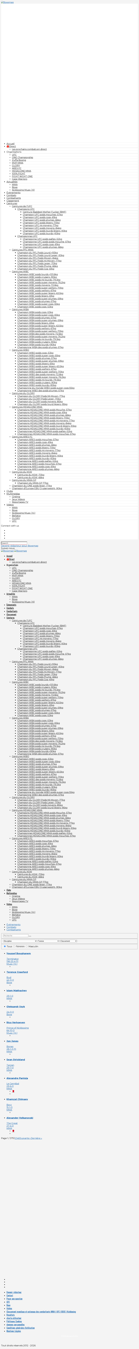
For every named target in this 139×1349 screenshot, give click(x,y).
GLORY (16, 165)
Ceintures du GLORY (23, 393)
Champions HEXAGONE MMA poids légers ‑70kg (43, 418)
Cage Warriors (19, 179)
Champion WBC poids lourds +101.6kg (37, 274)
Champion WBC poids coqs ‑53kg (35, 306)
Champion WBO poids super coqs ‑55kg (38, 355)
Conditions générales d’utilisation (21, 1327)
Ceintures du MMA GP (24, 480)
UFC (14, 154)
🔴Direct (11, 146)
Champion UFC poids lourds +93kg (41, 233)
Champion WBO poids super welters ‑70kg (40, 371)
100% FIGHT (18, 173)
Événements (13, 192)
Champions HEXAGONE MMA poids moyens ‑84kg (44, 423)
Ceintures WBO (20, 350)
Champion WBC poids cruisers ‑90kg (37, 277)
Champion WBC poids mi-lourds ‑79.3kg (38, 280)
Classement (13, 200)
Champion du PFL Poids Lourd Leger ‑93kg (40, 255)
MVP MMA (17, 163)
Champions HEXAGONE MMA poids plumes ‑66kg (44, 415)
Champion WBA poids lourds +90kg (36, 344)
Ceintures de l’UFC (22, 206)
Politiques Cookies (14, 1321)
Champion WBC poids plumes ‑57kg (36, 301)
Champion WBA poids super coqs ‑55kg (38, 315)
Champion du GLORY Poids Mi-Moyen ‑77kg (41, 396)
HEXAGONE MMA (21, 171)
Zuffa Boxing (19, 160)
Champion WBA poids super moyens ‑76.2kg (41, 336)
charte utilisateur (14, 1318)
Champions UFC (26, 209)
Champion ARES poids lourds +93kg (36, 458)
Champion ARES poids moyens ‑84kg (37, 453)
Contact (10, 1295)
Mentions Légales (14, 1331)
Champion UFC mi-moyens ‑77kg (40, 225)
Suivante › (25, 1138)
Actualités (12, 181)
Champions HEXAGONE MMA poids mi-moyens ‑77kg (46, 420)
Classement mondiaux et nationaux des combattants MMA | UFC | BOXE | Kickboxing (41, 1311)
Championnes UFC (27, 236)
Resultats (11, 1314)
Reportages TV (20, 502)
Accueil (11, 143)
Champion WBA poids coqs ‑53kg (35, 312)
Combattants (14, 198)
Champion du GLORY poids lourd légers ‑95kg (42, 404)
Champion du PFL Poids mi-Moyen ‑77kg (39, 260)
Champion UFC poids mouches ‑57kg (43, 214)
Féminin (20, 946)
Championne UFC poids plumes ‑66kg (43, 247)
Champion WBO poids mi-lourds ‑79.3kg (39, 380)
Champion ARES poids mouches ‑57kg (38, 439)
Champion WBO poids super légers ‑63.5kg (40, 366)
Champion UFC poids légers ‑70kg (41, 222)
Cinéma (16, 496)
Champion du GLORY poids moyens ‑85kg (40, 401)
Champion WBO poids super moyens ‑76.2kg (41, 377)
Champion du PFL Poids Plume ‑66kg (37, 266)
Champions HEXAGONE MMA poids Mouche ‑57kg (44, 410)
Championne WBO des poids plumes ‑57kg (40, 390)
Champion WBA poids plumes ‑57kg (36, 317)
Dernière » (36, 1138)
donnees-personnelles (16, 1324)
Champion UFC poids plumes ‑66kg (42, 220)
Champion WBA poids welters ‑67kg (36, 328)
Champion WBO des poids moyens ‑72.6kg (40, 374)
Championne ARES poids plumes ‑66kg (38, 469)
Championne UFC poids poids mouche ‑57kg (47, 241)
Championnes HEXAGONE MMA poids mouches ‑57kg (46, 434)
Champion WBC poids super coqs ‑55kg (38, 304)
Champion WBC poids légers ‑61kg (35, 296)
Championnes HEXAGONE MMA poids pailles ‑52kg (44, 431)
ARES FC (16, 168)
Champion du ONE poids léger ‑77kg (32, 485)
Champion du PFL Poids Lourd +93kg (37, 252)
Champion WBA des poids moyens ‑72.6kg (40, 334)
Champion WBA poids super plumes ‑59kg (40, 320)
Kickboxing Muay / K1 (23, 190)
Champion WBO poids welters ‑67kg (37, 369)
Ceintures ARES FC (22, 437)
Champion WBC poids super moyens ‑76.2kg (41, 282)
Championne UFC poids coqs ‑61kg (41, 244)
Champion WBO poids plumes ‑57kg (37, 358)
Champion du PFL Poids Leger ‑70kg (37, 263)
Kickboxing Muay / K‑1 (23, 513)
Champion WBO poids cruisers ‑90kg (37, 382)
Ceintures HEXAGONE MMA (27, 407)
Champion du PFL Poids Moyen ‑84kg (37, 258)
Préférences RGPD (69, 1336)
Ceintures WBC (20, 271)
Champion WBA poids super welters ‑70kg (40, 331)
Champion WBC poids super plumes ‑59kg (40, 298)
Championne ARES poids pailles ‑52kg (37, 461)
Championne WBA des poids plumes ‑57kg (40, 347)
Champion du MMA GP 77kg (32, 483)
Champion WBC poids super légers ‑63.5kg (40, 293)
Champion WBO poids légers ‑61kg (36, 363)
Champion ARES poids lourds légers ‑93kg (40, 456)
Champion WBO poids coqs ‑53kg (35, 353)
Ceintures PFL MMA (22, 250)
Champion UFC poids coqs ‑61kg (40, 217)
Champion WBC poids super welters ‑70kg (40, 288)
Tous (9, 946)
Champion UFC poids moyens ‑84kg (42, 228)
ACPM (69, 1340)
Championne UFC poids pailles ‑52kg (42, 239)
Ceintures (12, 203)
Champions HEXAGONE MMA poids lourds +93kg (43, 428)
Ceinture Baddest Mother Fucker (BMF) (44, 212)
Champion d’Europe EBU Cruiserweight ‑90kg (37, 488)
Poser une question (14, 1298)
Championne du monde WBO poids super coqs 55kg (46, 388)
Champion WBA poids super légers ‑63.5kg (40, 326)
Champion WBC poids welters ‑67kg (36, 290)
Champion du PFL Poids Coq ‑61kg (35, 269)
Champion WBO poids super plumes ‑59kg (40, 361)
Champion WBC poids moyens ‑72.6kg (37, 285)
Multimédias (13, 494)
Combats (11, 195)
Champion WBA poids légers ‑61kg (35, 323)
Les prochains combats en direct (29, 149)
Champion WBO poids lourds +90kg (36, 385)
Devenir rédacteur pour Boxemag (19, 545)
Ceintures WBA (20, 309)
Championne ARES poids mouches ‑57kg (39, 464)
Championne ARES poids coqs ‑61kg (36, 466)
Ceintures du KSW (22, 472)
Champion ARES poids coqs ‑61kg (35, 442)
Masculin (33, 946)
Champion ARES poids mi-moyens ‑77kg (39, 450)
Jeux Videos (18, 499)
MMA (15, 184)
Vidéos (10, 504)
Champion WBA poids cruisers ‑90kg (37, 342)
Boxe (15, 187)
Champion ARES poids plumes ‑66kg (37, 445)
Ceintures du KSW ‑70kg (30, 475)
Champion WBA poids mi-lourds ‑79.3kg (38, 339)
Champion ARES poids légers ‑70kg (36, 447)
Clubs (10, 491)
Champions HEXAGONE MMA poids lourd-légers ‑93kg (46, 426)
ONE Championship (22, 157)
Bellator (16, 515)
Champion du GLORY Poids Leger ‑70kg (39, 399)
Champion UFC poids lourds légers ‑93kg (45, 231)
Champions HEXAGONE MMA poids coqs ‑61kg (42, 412)
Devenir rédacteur (14, 1292)
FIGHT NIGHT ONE (22, 176)
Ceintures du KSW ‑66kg (30, 477)
